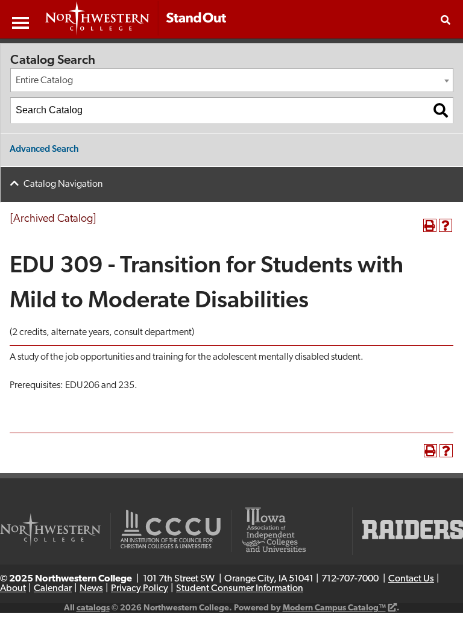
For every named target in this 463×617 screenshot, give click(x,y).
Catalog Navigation (63, 184)
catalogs (93, 608)
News (91, 589)
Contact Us (411, 579)
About (13, 589)
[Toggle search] (445, 19)
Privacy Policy (139, 589)
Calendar (53, 589)
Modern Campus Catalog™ (334, 608)
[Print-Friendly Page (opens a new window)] (429, 225)
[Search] (440, 110)
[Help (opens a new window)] (445, 225)
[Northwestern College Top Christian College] (135, 19)
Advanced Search (44, 149)
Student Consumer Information (239, 589)
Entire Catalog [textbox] (44, 81)
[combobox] (231, 80)
